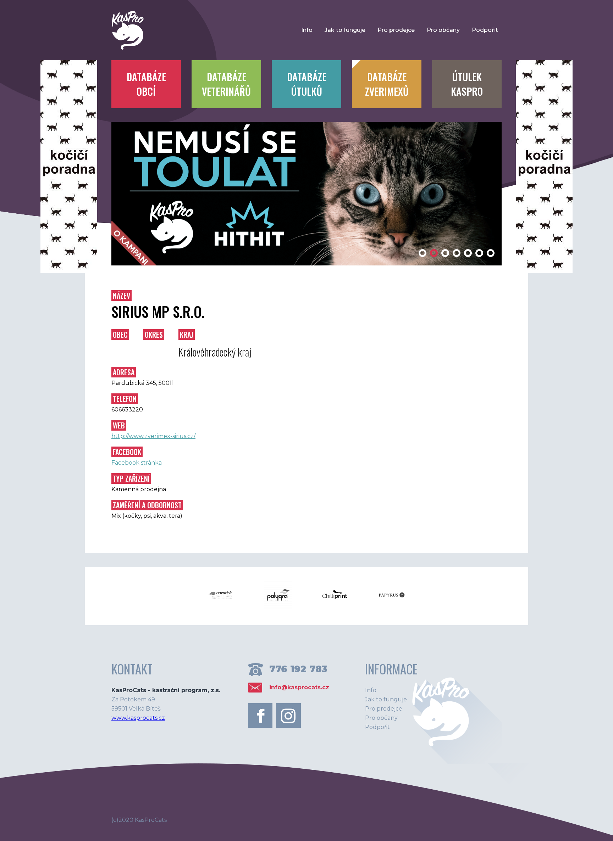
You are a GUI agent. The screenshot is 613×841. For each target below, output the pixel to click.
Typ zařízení (131, 478)
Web (119, 425)
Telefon (125, 398)
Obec (120, 334)
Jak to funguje (345, 30)
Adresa (123, 372)
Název (121, 295)
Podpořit (485, 30)
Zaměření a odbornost (147, 505)
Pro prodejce (396, 30)
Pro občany (443, 30)
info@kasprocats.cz (299, 687)
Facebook (127, 452)
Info (307, 30)
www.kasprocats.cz (138, 717)
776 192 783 (298, 669)
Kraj (186, 334)
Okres (154, 334)
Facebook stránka (136, 462)
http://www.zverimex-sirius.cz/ (153, 436)
